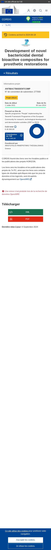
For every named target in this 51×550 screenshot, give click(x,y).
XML (28, 212)
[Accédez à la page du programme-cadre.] (25, 43)
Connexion (28, 10)
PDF (28, 219)
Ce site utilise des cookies (16, 531)
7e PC (8, 25)
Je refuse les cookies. (25, 546)
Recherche (40, 10)
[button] (34, 10)
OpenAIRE (25, 179)
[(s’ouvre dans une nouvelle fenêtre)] (10, 9)
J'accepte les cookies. (25, 540)
